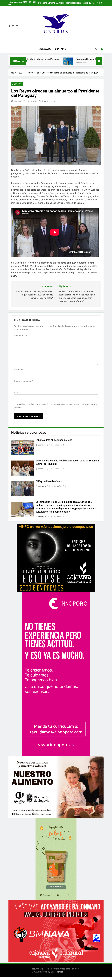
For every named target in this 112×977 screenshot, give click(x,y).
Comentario (20, 335)
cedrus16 (18, 101)
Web (16, 392)
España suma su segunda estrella (54, 440)
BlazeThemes (57, 972)
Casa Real (17, 84)
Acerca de (45, 49)
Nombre (18, 369)
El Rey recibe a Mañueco (49, 481)
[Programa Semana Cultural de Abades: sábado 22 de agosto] (45, 63)
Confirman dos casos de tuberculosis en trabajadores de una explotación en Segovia (66, 3)
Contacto (60, 49)
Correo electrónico (23, 381)
